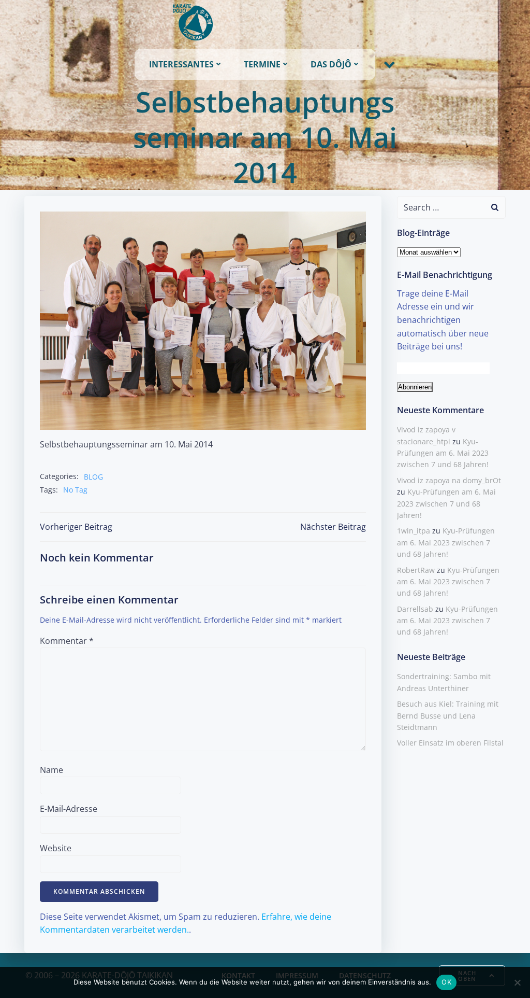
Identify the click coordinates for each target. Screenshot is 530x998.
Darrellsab (415, 609)
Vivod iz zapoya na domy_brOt (449, 480)
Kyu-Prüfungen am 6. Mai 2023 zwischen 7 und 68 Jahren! (443, 453)
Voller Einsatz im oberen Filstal (450, 743)
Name (51, 770)
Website (55, 848)
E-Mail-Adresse (68, 808)
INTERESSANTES (181, 64)
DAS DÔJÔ (331, 64)
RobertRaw (416, 570)
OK (446, 982)
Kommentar (67, 640)
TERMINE (262, 64)
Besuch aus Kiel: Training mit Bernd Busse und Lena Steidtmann (447, 715)
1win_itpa (413, 531)
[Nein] (517, 982)
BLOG (93, 477)
